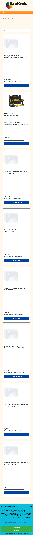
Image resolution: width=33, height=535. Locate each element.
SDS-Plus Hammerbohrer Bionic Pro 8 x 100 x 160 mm (16, 463)
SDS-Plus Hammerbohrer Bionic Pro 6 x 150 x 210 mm (16, 405)
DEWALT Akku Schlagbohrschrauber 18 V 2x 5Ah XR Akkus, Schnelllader (15, 114)
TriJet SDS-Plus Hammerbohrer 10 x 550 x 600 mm (16, 172)
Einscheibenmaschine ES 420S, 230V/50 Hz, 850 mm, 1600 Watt (15, 56)
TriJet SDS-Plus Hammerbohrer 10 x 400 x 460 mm (16, 230)
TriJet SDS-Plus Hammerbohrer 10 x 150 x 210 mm (16, 289)
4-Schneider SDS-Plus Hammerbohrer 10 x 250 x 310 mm (15, 347)
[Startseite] (16, 5)
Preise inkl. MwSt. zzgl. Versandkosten (14, 81)
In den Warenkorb (16, 86)
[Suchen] (22, 12)
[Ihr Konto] (26, 12)
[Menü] (3, 12)
